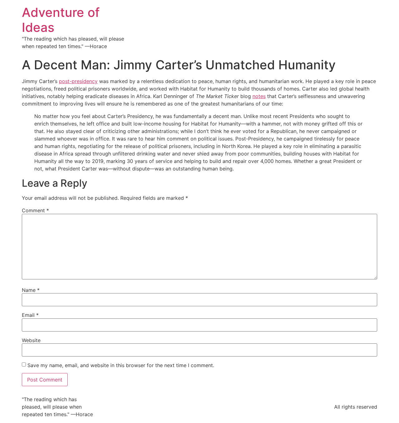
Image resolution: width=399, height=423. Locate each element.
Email (30, 314)
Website (31, 340)
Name (31, 290)
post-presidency (78, 81)
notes (259, 96)
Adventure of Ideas (61, 20)
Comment (35, 210)
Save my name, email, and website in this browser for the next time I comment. (120, 365)
